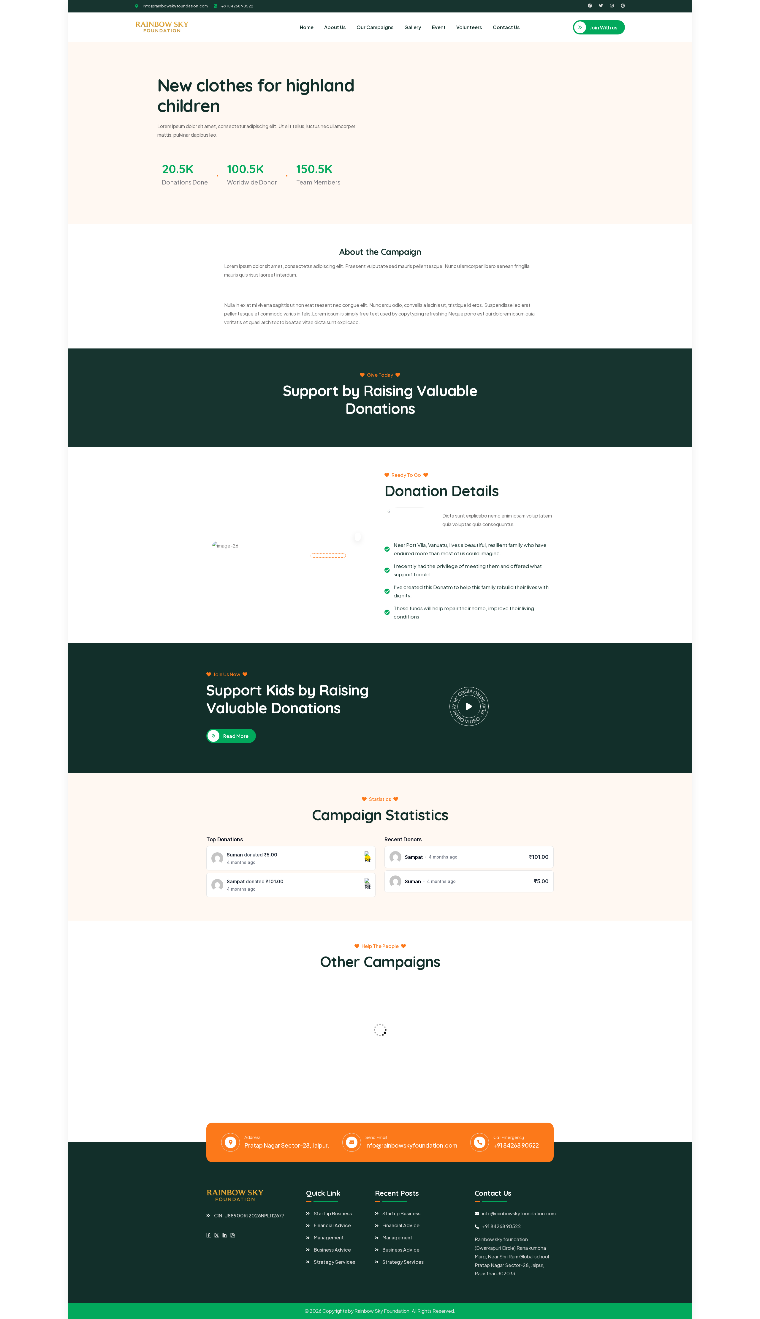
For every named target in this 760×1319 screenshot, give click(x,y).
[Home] (162, 27)
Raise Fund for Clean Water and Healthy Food (245, 1061)
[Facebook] (590, 6)
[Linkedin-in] (224, 1235)
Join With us (603, 27)
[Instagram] (612, 6)
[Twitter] (601, 6)
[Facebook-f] (208, 1235)
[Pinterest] (623, 6)
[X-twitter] (216, 1235)
